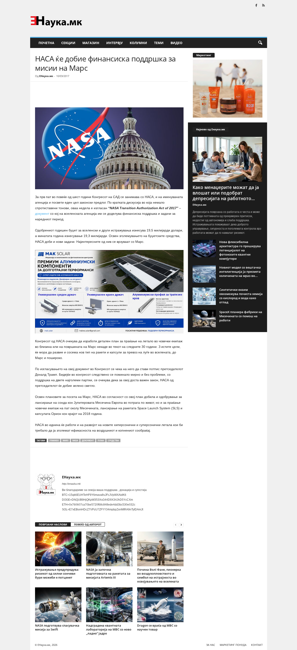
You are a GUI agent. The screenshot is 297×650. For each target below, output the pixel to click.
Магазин (90, 43)
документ (42, 213)
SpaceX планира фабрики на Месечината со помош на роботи (240, 316)
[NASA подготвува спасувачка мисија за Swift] (58, 604)
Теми (159, 43)
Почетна (46, 43)
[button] (260, 43)
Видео (176, 43)
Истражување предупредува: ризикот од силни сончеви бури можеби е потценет (57, 573)
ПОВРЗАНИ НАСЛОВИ (53, 524)
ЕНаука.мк (46, 76)
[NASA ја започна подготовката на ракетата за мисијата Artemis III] (109, 549)
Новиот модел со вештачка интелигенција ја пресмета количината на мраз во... (240, 271)
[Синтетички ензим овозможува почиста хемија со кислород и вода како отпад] (204, 296)
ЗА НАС (210, 645)
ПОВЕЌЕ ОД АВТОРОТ (87, 524)
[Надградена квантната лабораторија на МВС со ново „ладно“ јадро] (109, 604)
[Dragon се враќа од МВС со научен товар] (160, 604)
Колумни (138, 43)
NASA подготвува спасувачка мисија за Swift (57, 627)
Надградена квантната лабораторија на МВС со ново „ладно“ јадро (108, 629)
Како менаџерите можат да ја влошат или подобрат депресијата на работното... (226, 193)
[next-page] (181, 524)
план (101, 440)
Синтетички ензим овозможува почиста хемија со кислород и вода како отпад (241, 296)
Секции (68, 43)
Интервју (114, 43)
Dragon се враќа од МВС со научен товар (157, 627)
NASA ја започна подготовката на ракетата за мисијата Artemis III (108, 573)
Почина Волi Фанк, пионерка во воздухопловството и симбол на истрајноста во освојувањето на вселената (159, 575)
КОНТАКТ (257, 645)
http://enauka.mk (71, 483)
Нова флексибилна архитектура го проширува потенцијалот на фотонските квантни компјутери (240, 250)
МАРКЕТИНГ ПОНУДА (233, 645)
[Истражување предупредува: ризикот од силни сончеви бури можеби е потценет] (58, 549)
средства (113, 440)
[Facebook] (256, 5)
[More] (78, 95)
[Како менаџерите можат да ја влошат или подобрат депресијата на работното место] (228, 159)
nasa (75, 440)
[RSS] (263, 5)
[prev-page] (175, 524)
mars (65, 440)
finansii (54, 440)
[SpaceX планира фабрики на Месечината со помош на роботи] (204, 318)
